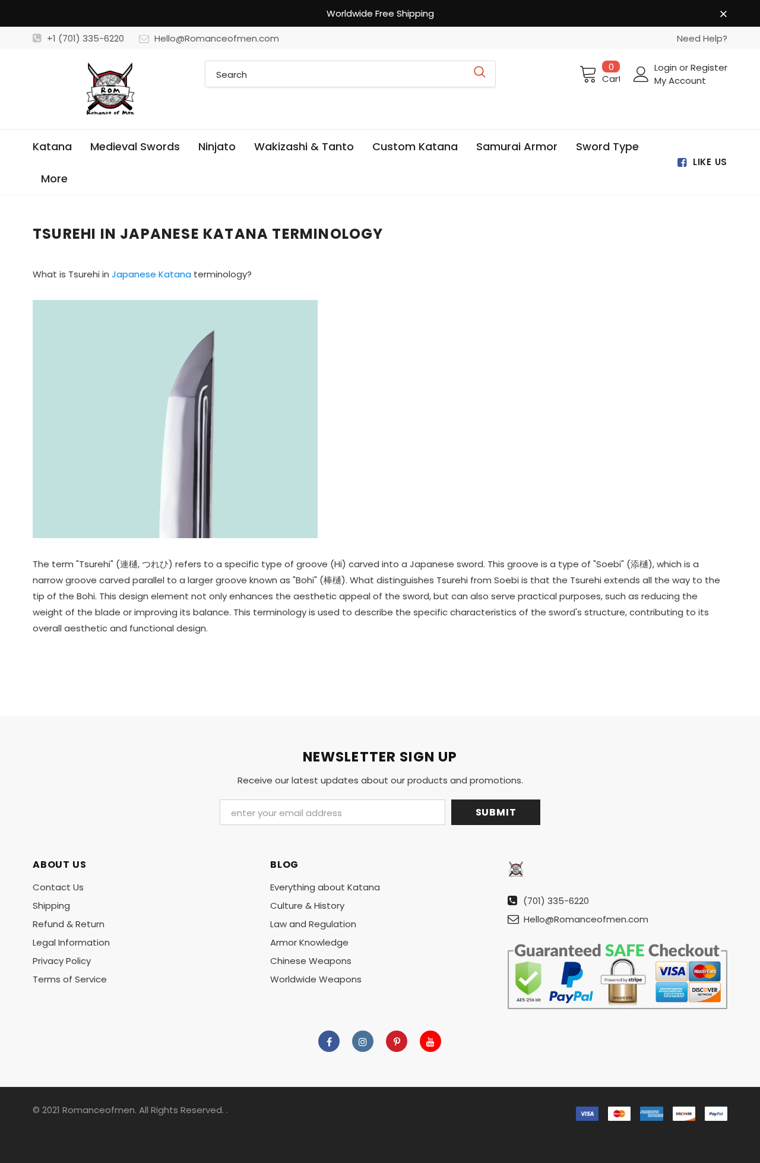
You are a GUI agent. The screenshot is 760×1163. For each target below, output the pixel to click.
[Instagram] (362, 1041)
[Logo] (110, 89)
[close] (723, 14)
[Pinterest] (396, 1041)
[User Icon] (641, 74)
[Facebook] (329, 1041)
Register (709, 67)
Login (666, 67)
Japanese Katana (151, 274)
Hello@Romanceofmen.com (216, 38)
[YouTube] (430, 1041)
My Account (680, 80)
